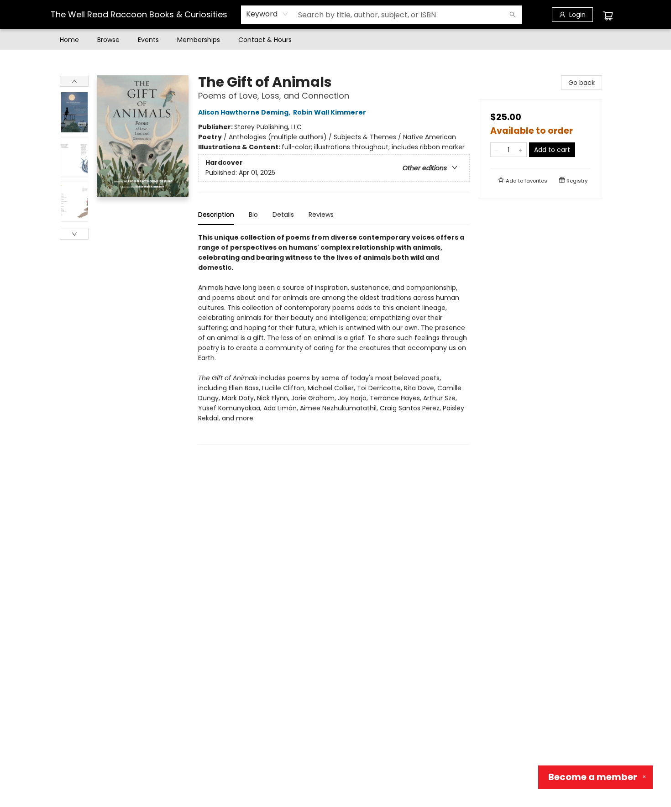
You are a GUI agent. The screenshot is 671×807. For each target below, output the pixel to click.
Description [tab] (216, 214)
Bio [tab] (253, 214)
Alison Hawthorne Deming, (245, 112)
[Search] (512, 14)
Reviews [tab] (321, 214)
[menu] (335, 39)
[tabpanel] (334, 338)
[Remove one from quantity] (496, 150)
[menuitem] (69, 39)
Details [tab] (283, 214)
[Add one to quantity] (520, 150)
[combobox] (267, 14)
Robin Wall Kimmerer (329, 112)
